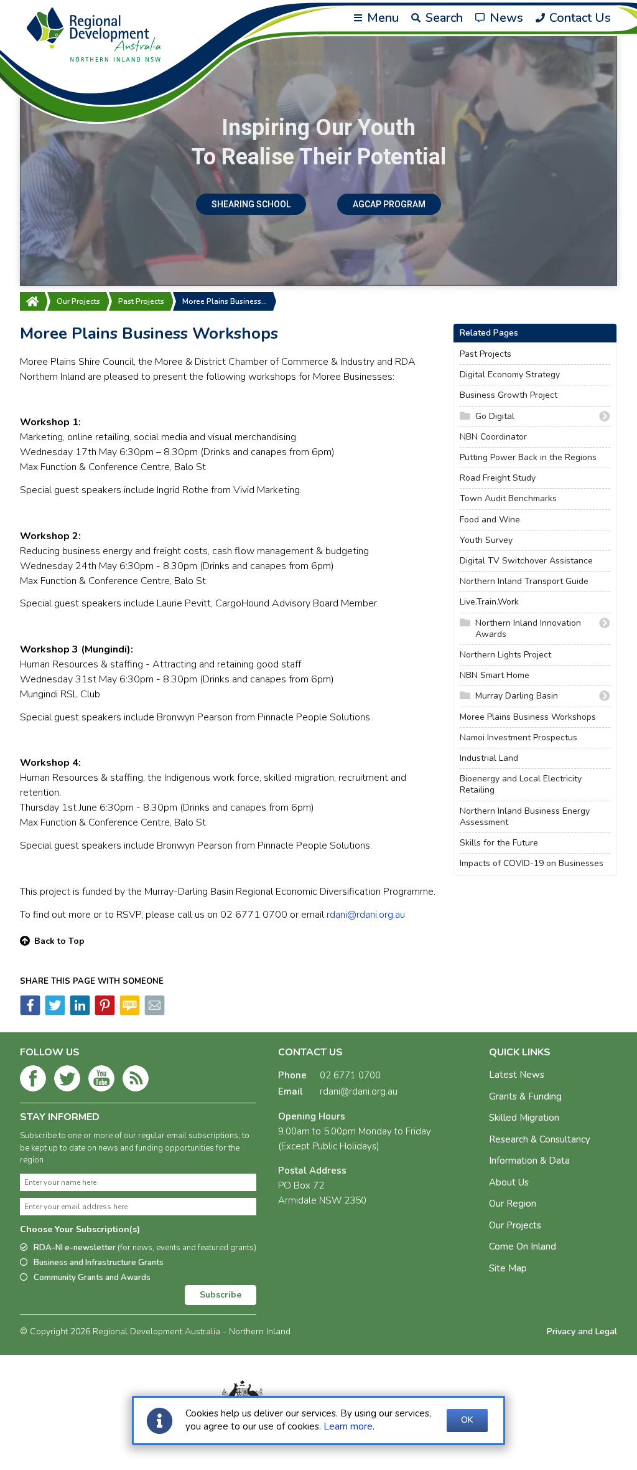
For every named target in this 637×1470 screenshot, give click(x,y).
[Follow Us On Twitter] (67, 1080)
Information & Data (529, 1160)
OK (467, 1420)
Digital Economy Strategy (510, 374)
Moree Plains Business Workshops (528, 717)
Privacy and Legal (582, 1331)
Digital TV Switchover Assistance (526, 561)
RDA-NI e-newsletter (145, 1247)
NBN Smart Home (494, 675)
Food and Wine (490, 519)
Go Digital (494, 416)
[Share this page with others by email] (153, 1012)
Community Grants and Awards (92, 1277)
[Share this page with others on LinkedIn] (79, 1012)
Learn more (348, 1426)
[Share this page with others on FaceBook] (30, 1012)
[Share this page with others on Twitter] (54, 1012)
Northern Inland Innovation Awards (528, 629)
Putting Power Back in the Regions (528, 457)
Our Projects (78, 301)
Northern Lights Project (505, 655)
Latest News (516, 1074)
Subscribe (220, 1295)
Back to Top (59, 941)
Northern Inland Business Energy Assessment (525, 817)
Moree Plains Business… (224, 301)
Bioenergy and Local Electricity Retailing (521, 784)
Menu (381, 18)
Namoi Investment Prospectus (518, 737)
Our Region (512, 1203)
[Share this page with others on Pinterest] (104, 1012)
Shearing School (251, 204)
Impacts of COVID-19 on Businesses (531, 863)
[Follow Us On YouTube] (101, 1080)
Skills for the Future (499, 843)
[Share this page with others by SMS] (129, 1012)
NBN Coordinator (493, 437)
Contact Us (578, 18)
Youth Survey (486, 540)
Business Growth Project (508, 395)
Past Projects (141, 301)
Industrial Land (489, 758)
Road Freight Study (498, 478)
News (504, 18)
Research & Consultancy (539, 1139)
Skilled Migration (524, 1117)
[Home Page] (32, 301)
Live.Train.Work (489, 602)
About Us (509, 1182)
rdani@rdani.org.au (366, 914)
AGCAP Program (389, 204)
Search (442, 18)
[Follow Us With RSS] (136, 1080)
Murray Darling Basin (516, 696)
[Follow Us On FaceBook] (33, 1080)
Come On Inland (522, 1246)
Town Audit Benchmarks (508, 498)
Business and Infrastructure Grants (99, 1262)
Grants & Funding (525, 1096)
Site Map (508, 1268)
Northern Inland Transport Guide (524, 581)
